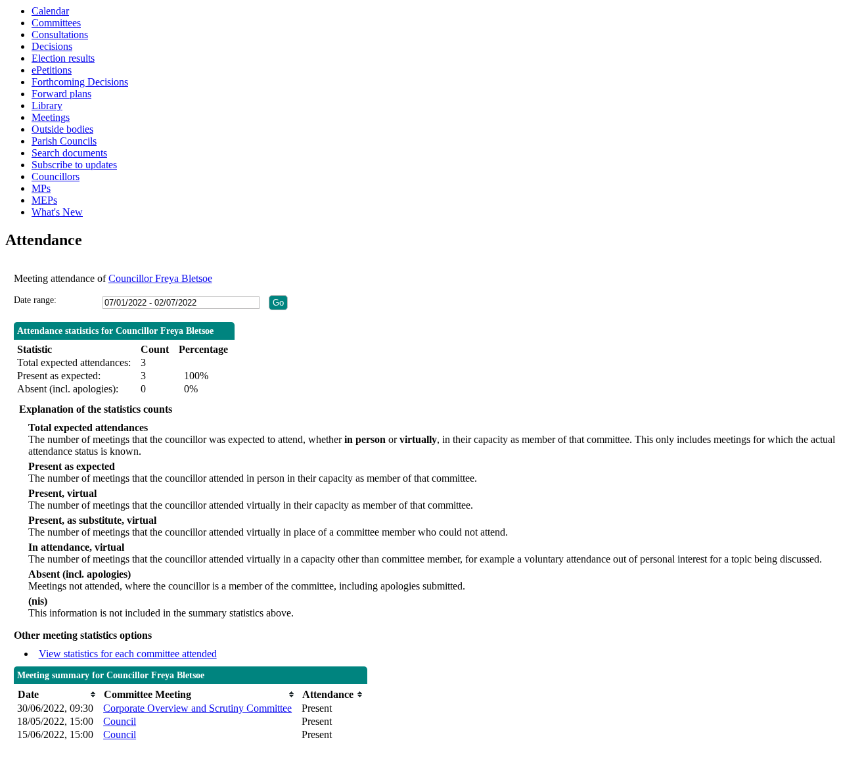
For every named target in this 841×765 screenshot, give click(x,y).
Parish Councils (64, 141)
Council (119, 721)
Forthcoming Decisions (80, 81)
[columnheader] (57, 694)
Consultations (60, 34)
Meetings (51, 117)
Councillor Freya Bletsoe (160, 278)
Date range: (35, 300)
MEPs (44, 200)
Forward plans (61, 93)
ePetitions (52, 70)
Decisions (52, 46)
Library (47, 105)
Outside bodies (62, 129)
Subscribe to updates (74, 164)
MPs (41, 188)
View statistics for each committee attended (128, 653)
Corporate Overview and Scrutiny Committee (197, 708)
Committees (56, 22)
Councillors (56, 176)
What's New (57, 212)
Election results (63, 58)
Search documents (69, 152)
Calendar (50, 10)
